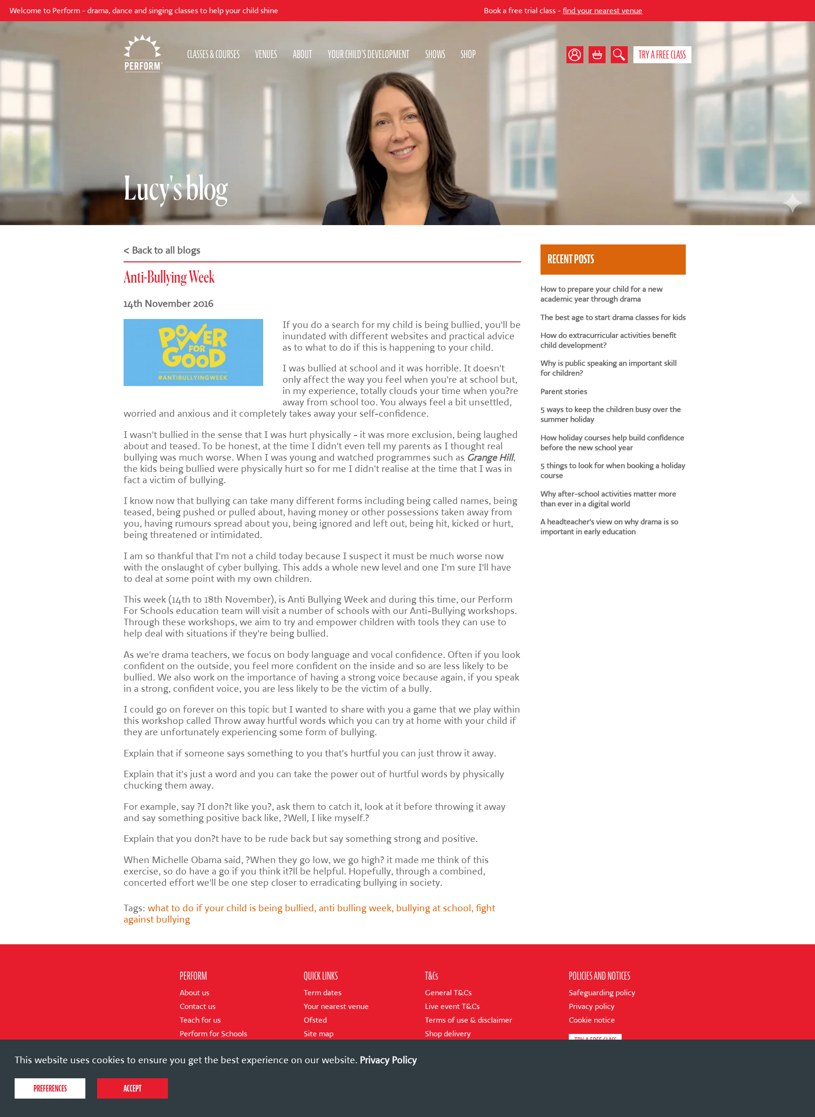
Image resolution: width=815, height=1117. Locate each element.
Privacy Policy (388, 1060)
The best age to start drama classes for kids (613, 317)
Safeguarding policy (602, 993)
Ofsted (315, 1020)
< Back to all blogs (162, 250)
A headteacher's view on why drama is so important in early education (609, 527)
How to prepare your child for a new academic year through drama (602, 294)
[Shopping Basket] (597, 54)
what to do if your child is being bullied (231, 908)
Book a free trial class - (508, 11)
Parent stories (564, 391)
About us (194, 993)
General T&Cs (448, 993)
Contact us (198, 1006)
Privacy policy (592, 1006)
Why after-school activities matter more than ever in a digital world (608, 499)
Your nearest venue (336, 1006)
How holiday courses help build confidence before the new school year (612, 443)
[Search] (619, 54)
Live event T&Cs (452, 1006)
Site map (318, 1034)
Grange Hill (490, 457)
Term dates (322, 993)
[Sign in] (577, 54)
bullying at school (433, 908)
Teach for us (200, 1020)
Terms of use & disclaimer (468, 1020)
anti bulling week (355, 908)
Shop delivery (448, 1034)
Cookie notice (592, 1020)
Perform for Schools (213, 1034)
